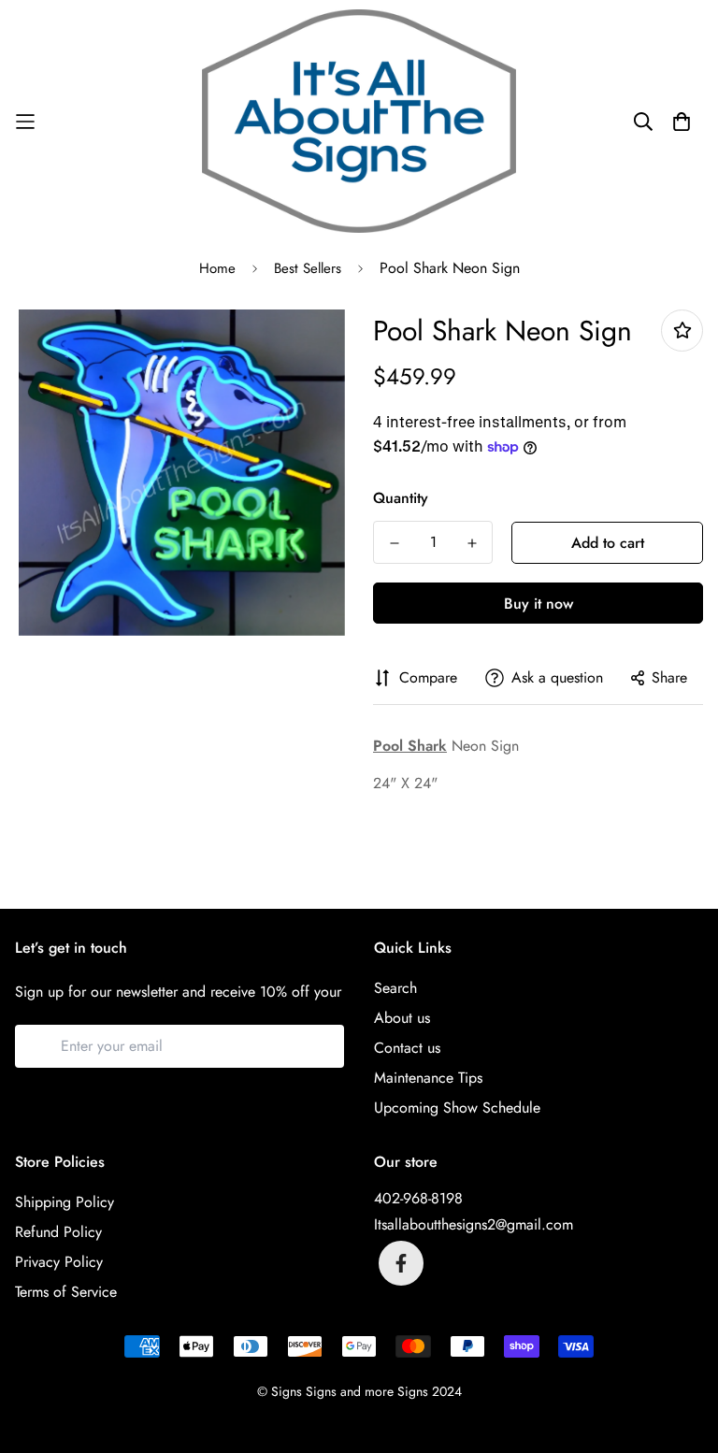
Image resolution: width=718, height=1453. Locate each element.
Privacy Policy (59, 1262)
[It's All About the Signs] (359, 121)
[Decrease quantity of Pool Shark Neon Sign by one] (394, 543)
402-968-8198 (418, 1198)
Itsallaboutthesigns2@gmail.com (473, 1224)
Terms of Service (66, 1291)
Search (395, 988)
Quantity (400, 498)
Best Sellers (307, 268)
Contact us (407, 1047)
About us (402, 1018)
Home (217, 268)
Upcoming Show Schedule (457, 1107)
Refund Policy (58, 1232)
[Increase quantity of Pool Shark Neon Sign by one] (472, 543)
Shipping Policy (64, 1202)
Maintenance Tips (428, 1077)
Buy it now (538, 603)
